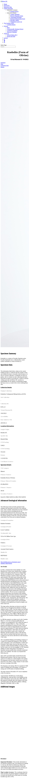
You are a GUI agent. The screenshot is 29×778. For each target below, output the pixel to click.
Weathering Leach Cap (16, 21)
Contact (6, 38)
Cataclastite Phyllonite (16, 17)
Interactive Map (8, 7)
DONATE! (7, 5)
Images (2, 67)
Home (5, 4)
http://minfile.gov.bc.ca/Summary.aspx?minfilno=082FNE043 (11, 562)
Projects (6, 26)
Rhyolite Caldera (14, 20)
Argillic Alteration (14, 14)
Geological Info (5, 65)
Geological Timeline (12, 30)
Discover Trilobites (12, 32)
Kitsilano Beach (14, 11)
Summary (3, 62)
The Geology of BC (9, 23)
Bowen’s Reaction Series (16, 16)
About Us (6, 33)
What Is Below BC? (12, 35)
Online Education (8, 8)
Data (2, 64)
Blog (8, 27)
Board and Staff (11, 36)
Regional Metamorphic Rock (17, 18)
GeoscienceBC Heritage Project (15, 29)
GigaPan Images (11, 24)
